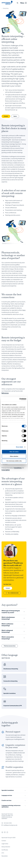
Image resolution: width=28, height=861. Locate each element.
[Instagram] (5, 832)
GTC (3, 853)
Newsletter (5, 856)
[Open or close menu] (26, 3)
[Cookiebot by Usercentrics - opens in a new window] (19, 399)
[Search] (17, 3)
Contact (4, 840)
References (5, 393)
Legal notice (5, 843)
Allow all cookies (14, 451)
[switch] (24, 431)
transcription (6, 470)
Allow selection (14, 456)
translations (18, 468)
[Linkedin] (2, 832)
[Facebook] (7, 832)
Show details (19, 447)
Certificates (5, 850)
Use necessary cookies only (14, 460)
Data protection (6, 846)
